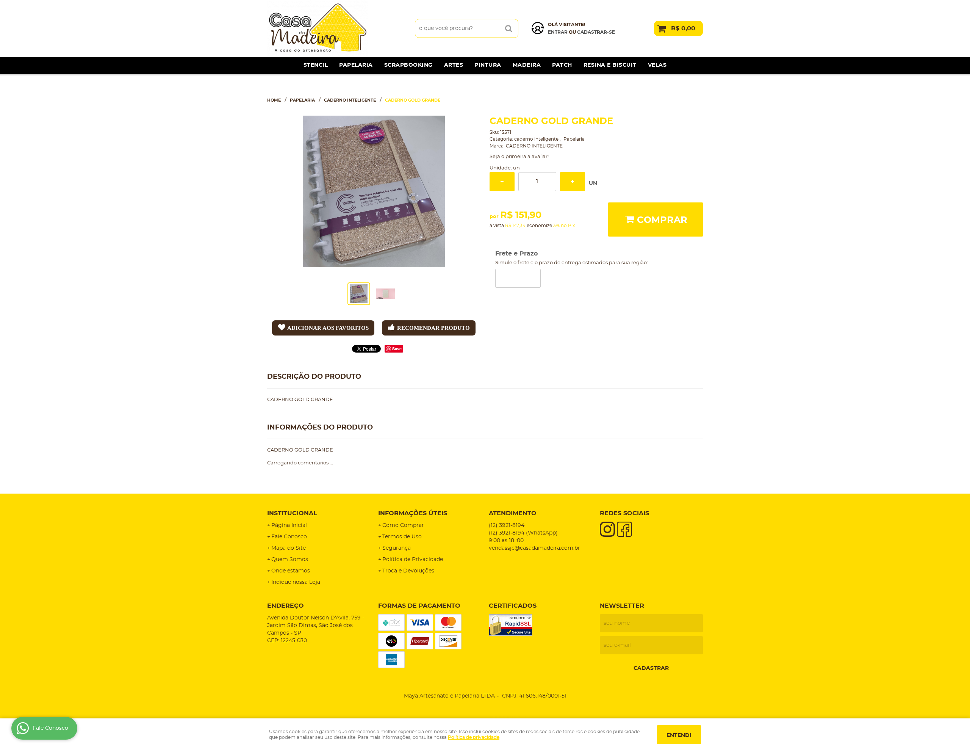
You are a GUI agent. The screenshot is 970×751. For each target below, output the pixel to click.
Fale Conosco (289, 536)
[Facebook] (624, 529)
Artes (453, 65)
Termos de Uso (402, 536)
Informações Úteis (412, 513)
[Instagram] (607, 529)
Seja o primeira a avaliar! (519, 156)
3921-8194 (506, 525)
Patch (562, 65)
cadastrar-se (596, 32)
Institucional (292, 513)
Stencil (316, 65)
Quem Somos (289, 559)
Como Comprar (403, 525)
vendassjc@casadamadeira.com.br (534, 548)
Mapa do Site (288, 548)
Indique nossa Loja (295, 582)
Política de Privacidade (412, 559)
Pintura (487, 65)
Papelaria (356, 65)
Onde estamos (290, 571)
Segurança (396, 548)
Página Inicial (289, 525)
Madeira (527, 65)
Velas (657, 65)
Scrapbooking (408, 65)
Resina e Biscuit (610, 65)
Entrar (558, 32)
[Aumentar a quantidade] (572, 181)
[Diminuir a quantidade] (502, 181)
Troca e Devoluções (408, 571)
